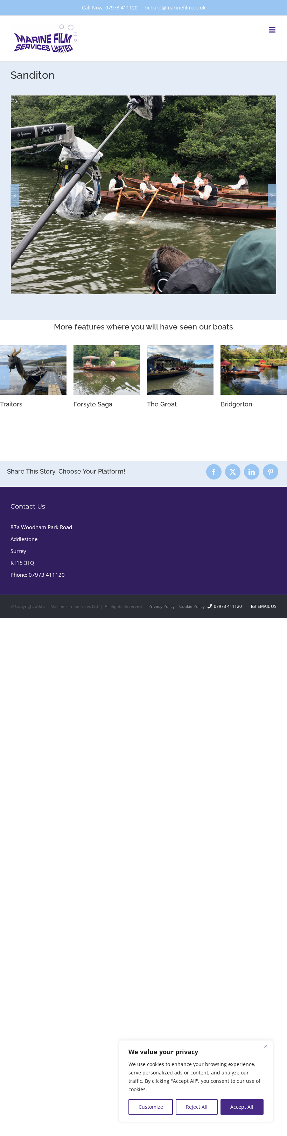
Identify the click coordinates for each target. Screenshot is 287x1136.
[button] (14, 195)
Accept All (241, 1106)
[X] (232, 628)
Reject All (197, 1106)
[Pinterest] (270, 628)
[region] (196, 1081)
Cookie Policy (192, 763)
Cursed (89, 564)
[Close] (265, 1046)
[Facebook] (213, 628)
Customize (151, 1106)
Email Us (265, 763)
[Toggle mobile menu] (272, 30)
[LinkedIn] (251, 628)
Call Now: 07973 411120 (110, 7)
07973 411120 (47, 731)
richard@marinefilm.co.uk (175, 7)
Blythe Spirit (23, 404)
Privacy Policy (161, 763)
